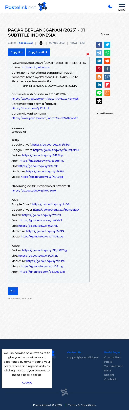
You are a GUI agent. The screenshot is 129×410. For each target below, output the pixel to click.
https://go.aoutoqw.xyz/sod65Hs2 (42, 161)
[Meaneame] (107, 93)
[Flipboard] (107, 85)
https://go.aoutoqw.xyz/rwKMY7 (41, 220)
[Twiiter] (107, 45)
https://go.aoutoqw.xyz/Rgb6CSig (44, 250)
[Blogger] (99, 77)
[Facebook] (99, 45)
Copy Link (16, 52)
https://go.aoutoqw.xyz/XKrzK (38, 166)
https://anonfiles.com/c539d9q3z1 (42, 272)
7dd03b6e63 (25, 43)
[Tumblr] (107, 69)
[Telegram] (99, 53)
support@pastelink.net (83, 357)
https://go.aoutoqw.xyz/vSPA (45, 171)
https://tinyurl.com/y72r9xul (30, 108)
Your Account (113, 366)
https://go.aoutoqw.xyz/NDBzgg (42, 177)
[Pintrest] (99, 69)
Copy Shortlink (38, 52)
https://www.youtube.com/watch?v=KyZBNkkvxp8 (45, 99)
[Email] (99, 61)
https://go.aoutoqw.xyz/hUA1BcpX (33, 191)
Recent (109, 375)
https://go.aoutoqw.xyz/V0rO (41, 215)
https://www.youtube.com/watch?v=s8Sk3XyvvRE (44, 118)
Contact (110, 379)
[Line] (99, 93)
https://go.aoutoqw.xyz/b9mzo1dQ (56, 150)
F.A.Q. (107, 370)
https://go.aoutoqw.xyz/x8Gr (51, 145)
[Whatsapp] (107, 53)
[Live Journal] (107, 77)
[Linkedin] (99, 85)
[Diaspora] (99, 101)
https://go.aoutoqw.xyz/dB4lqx (42, 155)
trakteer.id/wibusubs (36, 67)
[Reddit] (107, 61)
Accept (27, 382)
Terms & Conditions (82, 405)
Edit (12, 291)
